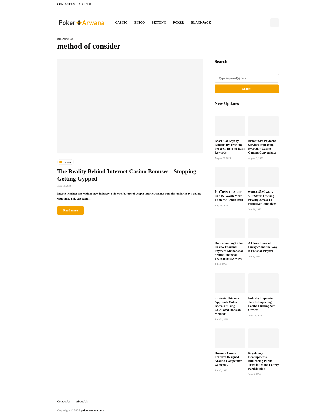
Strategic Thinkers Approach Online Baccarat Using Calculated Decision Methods (228, 306)
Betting (159, 22)
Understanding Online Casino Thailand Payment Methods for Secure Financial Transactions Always (229, 250)
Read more (70, 210)
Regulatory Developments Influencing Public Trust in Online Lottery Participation (263, 360)
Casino (121, 22)
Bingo (139, 22)
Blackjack (201, 22)
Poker (178, 22)
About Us (85, 4)
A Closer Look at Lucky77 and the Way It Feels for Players (262, 247)
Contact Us (66, 4)
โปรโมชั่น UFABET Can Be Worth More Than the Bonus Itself (229, 196)
